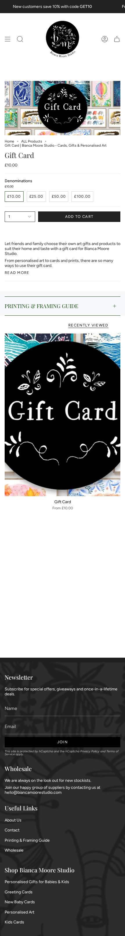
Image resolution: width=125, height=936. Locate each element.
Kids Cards (14, 922)
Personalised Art (19, 912)
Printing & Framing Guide (27, 840)
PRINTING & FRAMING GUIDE (41, 306)
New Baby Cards (20, 901)
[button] (20, 39)
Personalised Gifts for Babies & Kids (37, 881)
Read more (17, 272)
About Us (13, 820)
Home (9, 141)
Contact (12, 830)
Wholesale (14, 850)
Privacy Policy (89, 751)
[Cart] (116, 39)
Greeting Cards (19, 892)
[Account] (104, 39)
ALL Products (31, 141)
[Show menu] (7, 39)
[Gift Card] (62, 415)
